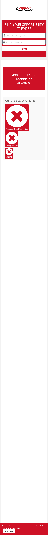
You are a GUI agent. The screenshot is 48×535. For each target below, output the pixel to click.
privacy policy (16, 528)
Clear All (8, 157)
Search (24, 49)
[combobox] (24, 35)
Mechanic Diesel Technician (16, 129)
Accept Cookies (9, 531)
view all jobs (42, 54)
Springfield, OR (11, 146)
